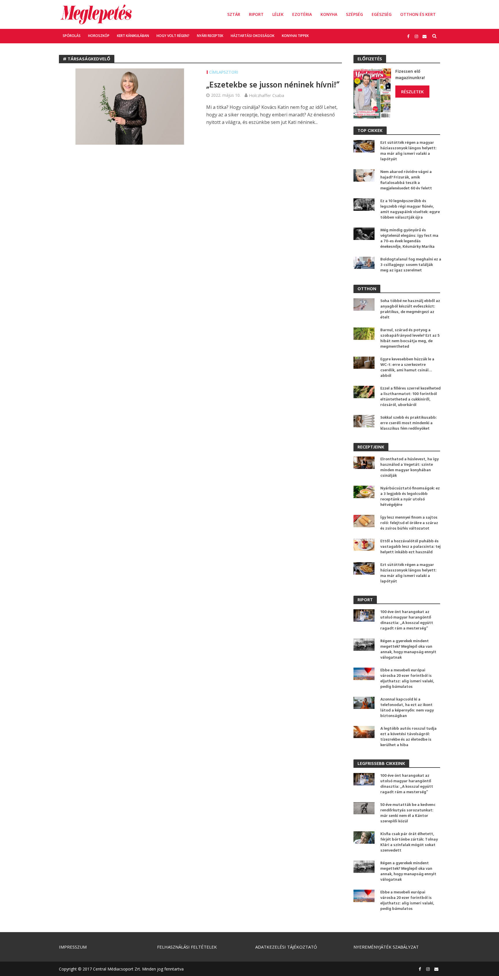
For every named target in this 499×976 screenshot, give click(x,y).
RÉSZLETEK (412, 91)
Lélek (278, 14)
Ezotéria (302, 14)
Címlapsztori (223, 72)
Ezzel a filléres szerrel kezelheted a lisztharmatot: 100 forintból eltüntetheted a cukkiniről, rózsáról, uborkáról (410, 397)
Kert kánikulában (133, 35)
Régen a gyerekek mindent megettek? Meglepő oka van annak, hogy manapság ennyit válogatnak (408, 649)
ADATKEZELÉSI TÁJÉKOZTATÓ (286, 947)
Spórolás (72, 35)
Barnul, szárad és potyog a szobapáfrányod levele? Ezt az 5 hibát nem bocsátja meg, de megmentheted (410, 338)
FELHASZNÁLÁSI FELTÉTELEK (187, 947)
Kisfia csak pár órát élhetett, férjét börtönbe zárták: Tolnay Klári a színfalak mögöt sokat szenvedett (409, 842)
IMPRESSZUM (73, 947)
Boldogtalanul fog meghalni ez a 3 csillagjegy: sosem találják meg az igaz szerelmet (410, 265)
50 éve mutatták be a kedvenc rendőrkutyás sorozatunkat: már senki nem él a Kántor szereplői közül (407, 813)
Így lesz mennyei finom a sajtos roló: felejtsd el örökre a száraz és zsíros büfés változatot (409, 523)
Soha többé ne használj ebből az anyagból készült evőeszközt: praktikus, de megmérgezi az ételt (410, 309)
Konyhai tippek (295, 35)
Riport (256, 14)
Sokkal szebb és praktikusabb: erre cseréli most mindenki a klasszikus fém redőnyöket (408, 423)
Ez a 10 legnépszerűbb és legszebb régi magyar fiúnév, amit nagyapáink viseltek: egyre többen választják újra (410, 209)
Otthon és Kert (418, 14)
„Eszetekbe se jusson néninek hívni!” (272, 85)
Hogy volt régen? (173, 35)
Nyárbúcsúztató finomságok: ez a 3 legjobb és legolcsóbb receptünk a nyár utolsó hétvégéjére (410, 497)
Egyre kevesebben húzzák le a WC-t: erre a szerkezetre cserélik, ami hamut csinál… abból (407, 368)
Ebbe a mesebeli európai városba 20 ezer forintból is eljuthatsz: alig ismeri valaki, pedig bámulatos (407, 679)
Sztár (233, 14)
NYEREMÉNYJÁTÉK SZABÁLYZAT (386, 947)
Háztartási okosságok (252, 35)
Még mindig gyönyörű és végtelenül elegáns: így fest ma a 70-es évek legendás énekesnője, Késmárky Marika (409, 238)
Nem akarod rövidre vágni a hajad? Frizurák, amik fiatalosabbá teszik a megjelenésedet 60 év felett (406, 180)
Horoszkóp (98, 35)
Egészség (382, 14)
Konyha (329, 14)
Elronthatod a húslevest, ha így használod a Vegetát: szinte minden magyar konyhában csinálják (409, 467)
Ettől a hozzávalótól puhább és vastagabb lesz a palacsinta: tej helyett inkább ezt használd (410, 547)
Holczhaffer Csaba (266, 95)
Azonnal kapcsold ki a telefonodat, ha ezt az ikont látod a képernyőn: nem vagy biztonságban (407, 708)
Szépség (354, 14)
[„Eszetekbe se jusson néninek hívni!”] (127, 106)
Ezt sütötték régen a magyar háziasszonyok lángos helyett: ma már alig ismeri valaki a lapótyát (408, 151)
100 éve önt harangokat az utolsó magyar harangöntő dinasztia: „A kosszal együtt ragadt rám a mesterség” (406, 620)
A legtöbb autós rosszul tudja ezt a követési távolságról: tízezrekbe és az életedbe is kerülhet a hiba (408, 737)
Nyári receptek (210, 35)
